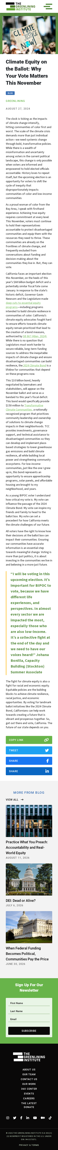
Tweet (13, 750)
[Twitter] (14, 1118)
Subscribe (29, 1030)
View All (12, 799)
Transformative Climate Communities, (24, 407)
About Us (29, 1069)
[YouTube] (35, 1118)
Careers (29, 1098)
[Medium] (43, 1118)
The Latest (29, 1103)
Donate (29, 1107)
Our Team (29, 1074)
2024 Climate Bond (34, 366)
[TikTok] (50, 1118)
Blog (10, 93)
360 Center (29, 1088)
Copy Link (16, 740)
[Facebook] (21, 1118)
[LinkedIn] (27, 1118)
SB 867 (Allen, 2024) (35, 336)
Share (13, 760)
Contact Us (29, 1079)
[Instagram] (7, 1118)
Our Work (29, 1084)
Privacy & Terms (29, 1145)
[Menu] (49, 6)
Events (29, 1093)
